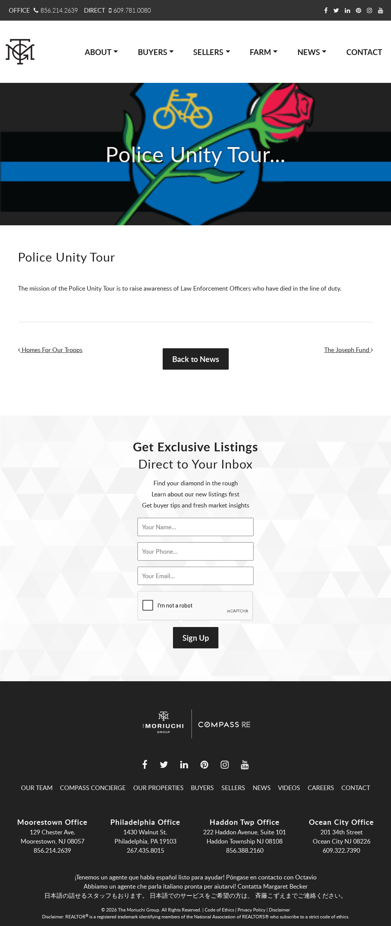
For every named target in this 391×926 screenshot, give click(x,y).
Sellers (208, 52)
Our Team (37, 788)
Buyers (152, 52)
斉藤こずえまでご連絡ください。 (301, 895)
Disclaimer (279, 910)
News (308, 52)
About (98, 52)
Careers (321, 788)
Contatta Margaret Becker (273, 886)
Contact (364, 52)
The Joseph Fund (347, 350)
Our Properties (158, 788)
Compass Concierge (93, 788)
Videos (289, 788)
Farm (260, 52)
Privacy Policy (251, 910)
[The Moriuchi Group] (20, 52)
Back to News (195, 359)
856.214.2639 (59, 10)
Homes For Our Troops (51, 350)
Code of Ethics (219, 910)
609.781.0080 (132, 10)
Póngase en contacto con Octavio (271, 877)
